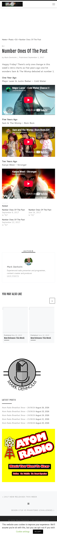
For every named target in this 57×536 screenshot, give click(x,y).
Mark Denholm (11, 57)
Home (4, 39)
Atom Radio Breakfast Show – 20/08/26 (18, 423)
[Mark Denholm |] (12, 4)
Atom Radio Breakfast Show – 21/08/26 (18, 419)
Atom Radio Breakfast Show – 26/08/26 (18, 407)
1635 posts (13, 276)
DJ (16, 39)
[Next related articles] (52, 300)
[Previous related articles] (46, 300)
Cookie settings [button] (23, 531)
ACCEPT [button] (37, 531)
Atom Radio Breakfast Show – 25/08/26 (18, 411)
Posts (11, 39)
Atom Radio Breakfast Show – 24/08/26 (18, 415)
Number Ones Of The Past (13, 209)
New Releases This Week (14, 338)
